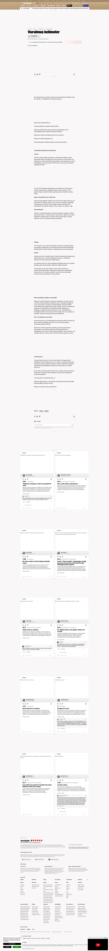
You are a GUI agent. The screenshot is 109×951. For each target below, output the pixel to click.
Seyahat (56, 892)
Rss (33, 929)
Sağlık (56, 889)
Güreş (67, 892)
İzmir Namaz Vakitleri (24, 909)
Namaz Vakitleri (24, 904)
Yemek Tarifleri (35, 908)
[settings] (79, 3)
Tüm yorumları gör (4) (62, 811)
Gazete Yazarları (81, 886)
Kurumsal (22, 929)
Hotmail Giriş (34, 909)
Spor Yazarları (80, 888)
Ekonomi (34, 882)
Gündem (34, 879)
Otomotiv (34, 888)
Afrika (21, 891)
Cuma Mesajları (58, 906)
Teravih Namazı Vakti (24, 919)
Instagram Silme (35, 913)
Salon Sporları (69, 894)
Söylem (47, 410)
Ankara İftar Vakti (46, 914)
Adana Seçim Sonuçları (48, 897)
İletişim (28, 929)
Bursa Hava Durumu (70, 911)
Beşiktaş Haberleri (81, 908)
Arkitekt (43, 938)
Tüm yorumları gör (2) (28, 505)
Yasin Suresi (57, 908)
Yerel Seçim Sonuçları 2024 (47, 887)
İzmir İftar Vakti (46, 919)
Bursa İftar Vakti (46, 917)
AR (35, 840)
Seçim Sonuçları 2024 (47, 885)
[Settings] (74, 5)
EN (33, 840)
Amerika (22, 889)
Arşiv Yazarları (80, 889)
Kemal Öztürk (41, 29)
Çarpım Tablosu (35, 911)
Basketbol (68, 885)
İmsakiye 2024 (46, 906)
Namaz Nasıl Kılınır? (59, 916)
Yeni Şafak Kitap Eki (59, 894)
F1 (66, 891)
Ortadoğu (22, 885)
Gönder (72, 424)
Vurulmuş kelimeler (49, 29)
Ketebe (29, 938)
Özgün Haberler (35, 906)
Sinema (56, 891)
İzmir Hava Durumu (70, 909)
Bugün (22, 879)
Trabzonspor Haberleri (82, 913)
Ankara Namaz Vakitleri (25, 908)
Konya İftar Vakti (46, 916)
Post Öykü (47, 938)
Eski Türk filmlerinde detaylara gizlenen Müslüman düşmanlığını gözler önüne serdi (84, 8)
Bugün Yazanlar (81, 885)
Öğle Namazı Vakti (24, 913)
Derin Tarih (33, 938)
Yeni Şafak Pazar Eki (59, 896)
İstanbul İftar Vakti (47, 913)
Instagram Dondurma (36, 914)
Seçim (44, 882)
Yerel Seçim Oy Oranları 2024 (48, 890)
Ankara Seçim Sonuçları (48, 894)
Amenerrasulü (57, 909)
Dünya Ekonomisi (35, 886)
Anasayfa (29, 29)
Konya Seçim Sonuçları (48, 902)
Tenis (67, 889)
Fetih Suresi (57, 914)
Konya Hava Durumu (70, 914)
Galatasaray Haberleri (82, 909)
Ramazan (45, 904)
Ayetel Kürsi (57, 911)
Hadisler (56, 919)
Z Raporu (25, 938)
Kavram (41, 410)
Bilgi (67, 897)
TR (31, 840)
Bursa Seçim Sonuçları (47, 899)
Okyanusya (22, 894)
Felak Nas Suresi (58, 913)
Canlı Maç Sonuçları (82, 916)
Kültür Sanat (57, 888)
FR (37, 840)
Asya (21, 888)
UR (41, 840)
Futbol (67, 886)
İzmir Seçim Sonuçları (47, 896)
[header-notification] (76, 3)
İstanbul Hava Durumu (70, 906)
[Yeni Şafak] (27, 3)
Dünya (22, 882)
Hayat (56, 882)
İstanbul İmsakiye (46, 908)
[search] (72, 3)
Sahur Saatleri (46, 922)
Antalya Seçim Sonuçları (48, 900)
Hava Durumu (69, 904)
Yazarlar (35, 29)
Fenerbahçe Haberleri (82, 911)
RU (39, 840)
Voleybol (68, 888)
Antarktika (22, 892)
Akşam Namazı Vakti (24, 916)
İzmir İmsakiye (46, 911)
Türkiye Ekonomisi (35, 885)
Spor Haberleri (81, 904)
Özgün (33, 904)
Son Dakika (69, 879)
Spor (67, 882)
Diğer (67, 896)
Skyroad (38, 938)
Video (44, 879)
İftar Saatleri (45, 921)
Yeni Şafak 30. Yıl (58, 885)
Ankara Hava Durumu (70, 908)
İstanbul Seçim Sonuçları (48, 892)
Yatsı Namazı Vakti (24, 917)
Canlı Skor (80, 914)
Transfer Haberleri (81, 906)
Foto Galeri (57, 879)
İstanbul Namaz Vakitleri (25, 906)
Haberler (80, 879)
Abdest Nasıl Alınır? (59, 917)
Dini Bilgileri (58, 904)
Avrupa (21, 886)
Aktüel (56, 886)
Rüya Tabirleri (57, 921)
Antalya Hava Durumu (70, 913)
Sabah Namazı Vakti (24, 911)
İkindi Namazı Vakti (24, 914)
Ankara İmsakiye (46, 909)
